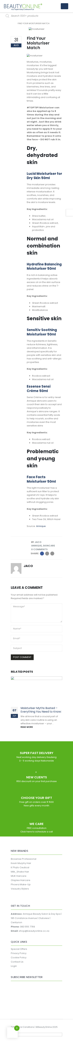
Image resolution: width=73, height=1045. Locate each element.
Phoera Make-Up (21, 884)
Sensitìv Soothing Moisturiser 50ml (42, 332)
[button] (64, 6)
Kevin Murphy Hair (21, 863)
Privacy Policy (18, 953)
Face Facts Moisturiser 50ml (41, 479)
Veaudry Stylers (20, 888)
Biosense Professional (23, 859)
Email (52, 553)
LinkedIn (47, 553)
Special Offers (19, 949)
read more (27, 727)
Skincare (49, 545)
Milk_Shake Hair (20, 871)
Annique (41, 526)
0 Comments (39, 549)
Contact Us (17, 961)
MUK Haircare (18, 876)
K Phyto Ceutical (20, 867)
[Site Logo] (23, 7)
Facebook (42, 553)
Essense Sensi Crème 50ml (38, 388)
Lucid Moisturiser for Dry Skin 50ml (44, 175)
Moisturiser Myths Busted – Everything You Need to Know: (41, 709)
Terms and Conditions (22, 1027)
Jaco (38, 542)
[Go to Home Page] (12, 23)
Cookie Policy (18, 957)
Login (14, 966)
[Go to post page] (36, 689)
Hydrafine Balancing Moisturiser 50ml (44, 266)
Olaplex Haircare (20, 880)
